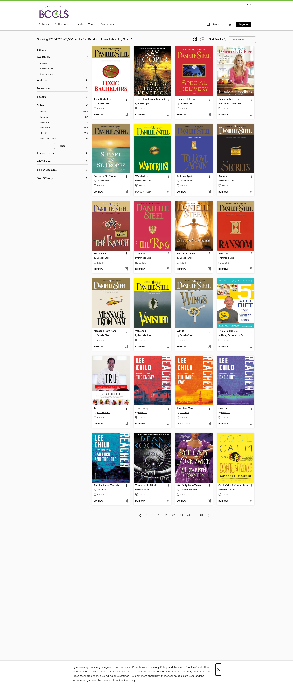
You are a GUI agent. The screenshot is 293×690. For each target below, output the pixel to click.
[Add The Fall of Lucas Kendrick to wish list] (168, 115)
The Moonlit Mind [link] (145, 485)
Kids (80, 24)
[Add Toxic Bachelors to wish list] (126, 115)
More (62, 145)
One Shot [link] (223, 408)
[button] (213, 25)
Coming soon (46, 74)
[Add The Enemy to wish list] (168, 424)
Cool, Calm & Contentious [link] (233, 485)
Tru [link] (95, 408)
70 (159, 515)
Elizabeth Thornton (188, 489)
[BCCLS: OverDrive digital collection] (53, 12)
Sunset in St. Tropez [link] (105, 176)
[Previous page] (140, 515)
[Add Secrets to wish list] (251, 192)
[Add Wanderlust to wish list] (168, 192)
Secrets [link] (222, 176)
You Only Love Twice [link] (189, 485)
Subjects (44, 24)
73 (181, 515)
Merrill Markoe (228, 489)
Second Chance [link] (186, 253)
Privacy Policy (159, 667)
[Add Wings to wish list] (209, 346)
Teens (92, 24)
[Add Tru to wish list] (126, 424)
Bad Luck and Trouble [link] (106, 485)
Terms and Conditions (132, 667)
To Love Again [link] (185, 176)
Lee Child (142, 412)
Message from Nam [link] (105, 331)
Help (248, 4)
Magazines (108, 24)
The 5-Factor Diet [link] (228, 331)
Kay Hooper (143, 103)
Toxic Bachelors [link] (102, 99)
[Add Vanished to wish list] (168, 346)
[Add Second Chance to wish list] (209, 269)
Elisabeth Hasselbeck (231, 103)
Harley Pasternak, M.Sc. (232, 335)
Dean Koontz (144, 489)
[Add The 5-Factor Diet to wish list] (251, 346)
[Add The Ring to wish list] (168, 269)
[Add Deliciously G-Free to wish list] (251, 115)
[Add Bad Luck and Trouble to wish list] (126, 501)
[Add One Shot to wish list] (251, 424)
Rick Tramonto (103, 412)
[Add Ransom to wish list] (251, 269)
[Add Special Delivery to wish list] (209, 115)
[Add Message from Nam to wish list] (126, 346)
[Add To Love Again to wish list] (209, 192)
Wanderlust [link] (141, 176)
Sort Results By (218, 39)
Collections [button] (62, 24)
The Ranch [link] (100, 253)
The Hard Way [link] (185, 408)
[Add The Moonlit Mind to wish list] (168, 501)
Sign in (243, 24)
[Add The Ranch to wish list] (126, 269)
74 (188, 515)
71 (166, 515)
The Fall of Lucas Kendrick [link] (150, 99)
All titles (44, 63)
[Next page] (208, 515)
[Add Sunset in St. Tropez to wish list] (126, 192)
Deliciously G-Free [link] (228, 99)
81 (201, 515)
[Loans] (229, 25)
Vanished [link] (140, 331)
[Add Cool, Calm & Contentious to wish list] (251, 501)
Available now (46, 68)
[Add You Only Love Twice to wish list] (209, 501)
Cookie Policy (127, 680)
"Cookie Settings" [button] (119, 676)
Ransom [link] (223, 253)
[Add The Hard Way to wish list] (209, 424)
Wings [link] (180, 331)
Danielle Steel (103, 103)
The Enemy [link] (141, 408)
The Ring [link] (140, 253)
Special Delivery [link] (186, 99)
